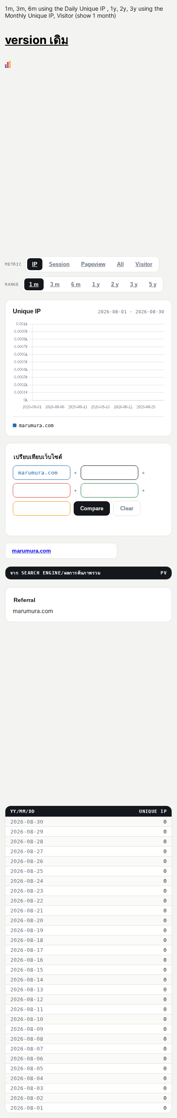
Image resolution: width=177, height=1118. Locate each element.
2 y (115, 284)
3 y (133, 284)
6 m (76, 284)
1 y (96, 284)
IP (34, 264)
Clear (126, 508)
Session (59, 264)
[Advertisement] (88, 160)
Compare (91, 508)
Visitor (143, 264)
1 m (34, 284)
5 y (152, 284)
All (120, 264)
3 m (55, 284)
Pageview (93, 264)
